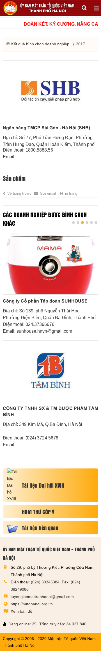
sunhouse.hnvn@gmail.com (44, 331)
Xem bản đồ (21, 611)
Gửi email (48, 193)
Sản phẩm (14, 178)
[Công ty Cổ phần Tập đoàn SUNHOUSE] (50, 263)
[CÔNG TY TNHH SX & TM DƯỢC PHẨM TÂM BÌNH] (50, 371)
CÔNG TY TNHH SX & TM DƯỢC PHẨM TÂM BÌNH (50, 411)
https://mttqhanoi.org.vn (32, 604)
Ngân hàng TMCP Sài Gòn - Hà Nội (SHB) (46, 127)
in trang (71, 193)
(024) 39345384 (45, 582)
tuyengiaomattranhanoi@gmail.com (42, 596)
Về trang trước (19, 193)
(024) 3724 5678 (42, 438)
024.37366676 (40, 324)
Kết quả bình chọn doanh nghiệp (40, 44)
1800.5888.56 (39, 150)
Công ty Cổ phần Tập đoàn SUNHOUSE (45, 301)
